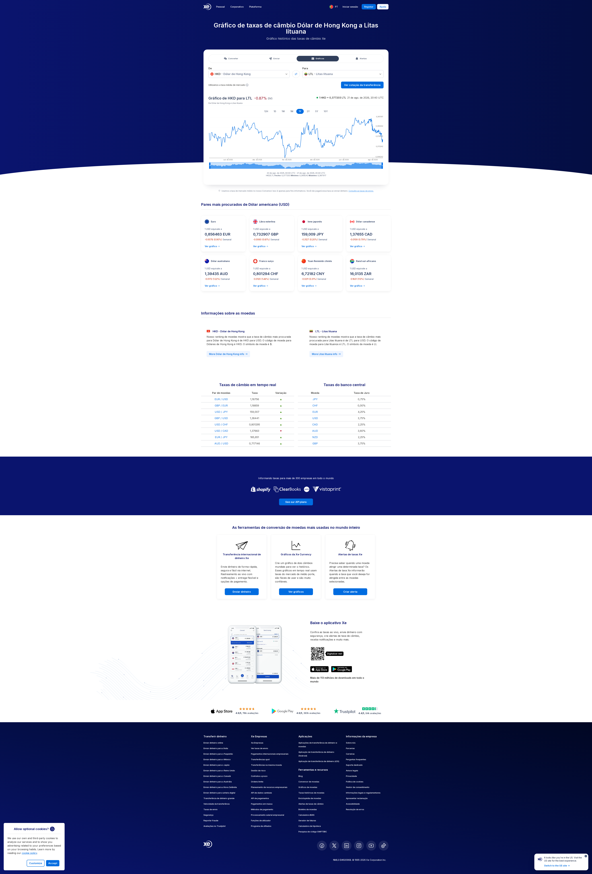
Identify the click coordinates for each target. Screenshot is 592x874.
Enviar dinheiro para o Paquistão (218, 754)
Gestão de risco (258, 770)
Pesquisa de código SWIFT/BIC (312, 832)
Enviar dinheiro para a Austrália (218, 782)
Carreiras (350, 754)
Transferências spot (260, 759)
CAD (315, 424)
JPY (315, 399)
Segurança (208, 815)
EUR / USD (221, 399)
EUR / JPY (221, 437)
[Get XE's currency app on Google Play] (341, 669)
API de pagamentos (260, 798)
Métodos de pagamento (262, 809)
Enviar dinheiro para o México (217, 759)
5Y (316, 111)
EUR (315, 411)
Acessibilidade (353, 804)
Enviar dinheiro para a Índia (216, 748)
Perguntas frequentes (356, 759)
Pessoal (220, 6)
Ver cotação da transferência (362, 85)
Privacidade (351, 776)
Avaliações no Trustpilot (215, 826)
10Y (326, 111)
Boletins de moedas (307, 809)
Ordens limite (257, 782)
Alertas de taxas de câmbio (311, 804)
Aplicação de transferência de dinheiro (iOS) (318, 761)
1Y (300, 111)
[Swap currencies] (296, 74)
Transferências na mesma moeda (266, 765)
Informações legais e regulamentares (363, 793)
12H (266, 111)
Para (305, 68)
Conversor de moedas (308, 782)
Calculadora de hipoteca (309, 826)
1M (291, 111)
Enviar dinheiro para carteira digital (219, 793)
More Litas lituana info (324, 354)
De (210, 68)
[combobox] (249, 74)
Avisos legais (352, 770)
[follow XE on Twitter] (334, 846)
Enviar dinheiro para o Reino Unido (219, 770)
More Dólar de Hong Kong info (226, 354)
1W (283, 111)
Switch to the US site (555, 865)
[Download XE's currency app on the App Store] (319, 669)
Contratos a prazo (259, 776)
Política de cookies (354, 782)
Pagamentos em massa (261, 804)
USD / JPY (221, 411)
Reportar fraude (211, 820)
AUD (315, 430)
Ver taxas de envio (259, 748)
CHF (315, 405)
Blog (300, 776)
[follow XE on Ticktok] (383, 846)
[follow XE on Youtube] (371, 846)
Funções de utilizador (261, 820)
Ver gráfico (211, 246)
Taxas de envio (211, 809)
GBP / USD (221, 418)
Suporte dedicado (354, 765)
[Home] (207, 7)
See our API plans (296, 501)
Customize (35, 863)
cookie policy (29, 853)
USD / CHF (221, 424)
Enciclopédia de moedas (309, 798)
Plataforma (255, 6)
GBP (315, 443)
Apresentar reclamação (357, 798)
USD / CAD (221, 430)
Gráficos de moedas (307, 787)
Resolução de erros (355, 809)
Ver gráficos (296, 591)
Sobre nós (351, 743)
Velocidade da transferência (217, 804)
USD (315, 418)
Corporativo (237, 6)
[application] (296, 142)
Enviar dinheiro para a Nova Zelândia (220, 787)
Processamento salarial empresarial (267, 815)
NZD (315, 437)
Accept (52, 863)
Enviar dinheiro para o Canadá (217, 776)
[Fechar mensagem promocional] (586, 856)
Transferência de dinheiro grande (219, 798)
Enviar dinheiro (242, 591)
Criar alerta (350, 591)
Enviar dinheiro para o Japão (217, 765)
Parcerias (350, 748)
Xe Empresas (257, 743)
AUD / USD (221, 443)
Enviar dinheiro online (213, 743)
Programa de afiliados (261, 826)
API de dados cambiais (261, 793)
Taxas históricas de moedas (311, 793)
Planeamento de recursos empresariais (269, 787)
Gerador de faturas (307, 820)
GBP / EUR (221, 405)
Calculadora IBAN (306, 815)
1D (275, 111)
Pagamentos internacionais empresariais (269, 754)
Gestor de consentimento (357, 787)
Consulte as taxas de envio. (361, 191)
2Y (308, 111)
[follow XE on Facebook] (322, 846)
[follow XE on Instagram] (359, 846)
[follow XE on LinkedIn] (347, 846)
